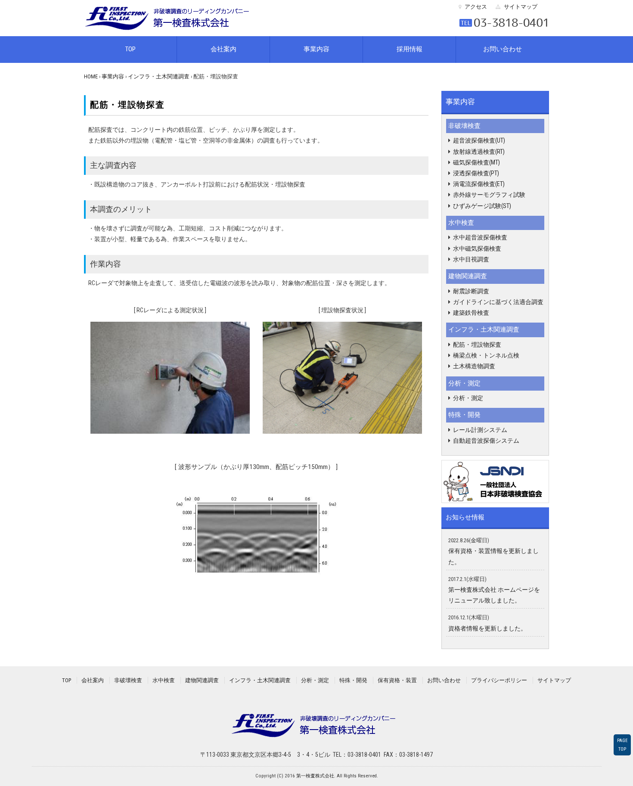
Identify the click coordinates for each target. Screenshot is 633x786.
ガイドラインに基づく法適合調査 (498, 301)
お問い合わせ (502, 49)
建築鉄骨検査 (471, 312)
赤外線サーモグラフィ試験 (489, 194)
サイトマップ (520, 6)
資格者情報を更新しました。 (487, 628)
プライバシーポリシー (499, 680)
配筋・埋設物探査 (477, 344)
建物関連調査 (467, 276)
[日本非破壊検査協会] (495, 480)
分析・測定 (464, 383)
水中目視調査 (471, 259)
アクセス (476, 6)
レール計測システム (480, 429)
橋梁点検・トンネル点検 (486, 355)
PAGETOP (622, 745)
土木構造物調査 (474, 366)
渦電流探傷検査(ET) (479, 183)
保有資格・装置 (397, 680)
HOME (91, 76)
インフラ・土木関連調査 (158, 76)
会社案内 (223, 49)
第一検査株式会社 (315, 776)
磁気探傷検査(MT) (476, 162)
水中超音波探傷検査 (480, 237)
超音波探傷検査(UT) (479, 140)
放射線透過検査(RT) (479, 151)
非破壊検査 (464, 126)
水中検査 (461, 223)
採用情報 (409, 49)
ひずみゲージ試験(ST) (482, 205)
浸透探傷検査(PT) (476, 173)
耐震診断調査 (471, 291)
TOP (130, 49)
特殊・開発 (464, 415)
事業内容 (316, 49)
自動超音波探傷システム (486, 440)
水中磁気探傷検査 (477, 248)
